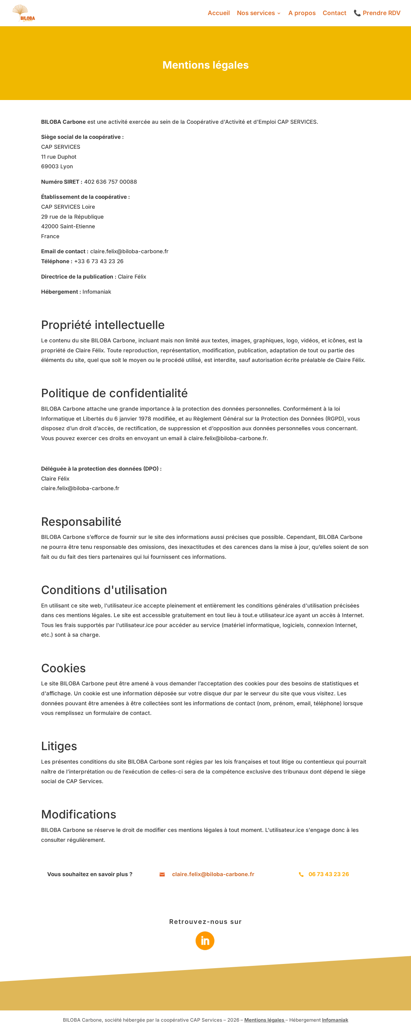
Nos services (256, 14)
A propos (302, 14)
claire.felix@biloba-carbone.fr (129, 251)
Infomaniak (335, 1020)
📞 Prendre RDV (377, 14)
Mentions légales (264, 1020)
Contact (334, 14)
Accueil (219, 14)
